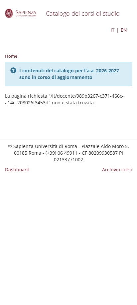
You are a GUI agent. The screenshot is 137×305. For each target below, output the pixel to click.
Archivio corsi (117, 169)
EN (124, 30)
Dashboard (17, 169)
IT (113, 30)
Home (11, 56)
